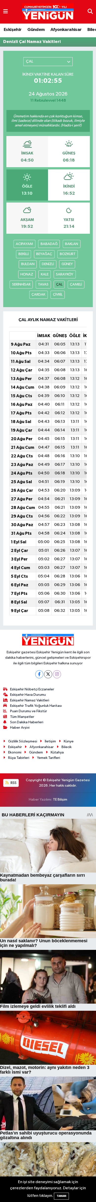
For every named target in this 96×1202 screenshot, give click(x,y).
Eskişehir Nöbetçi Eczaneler (32, 689)
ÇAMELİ (76, 284)
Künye (69, 741)
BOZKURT (68, 254)
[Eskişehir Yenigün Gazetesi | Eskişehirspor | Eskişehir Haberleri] (48, 12)
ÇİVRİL (58, 294)
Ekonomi (14, 752)
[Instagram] (57, 674)
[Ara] (90, 12)
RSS (13, 783)
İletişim (50, 741)
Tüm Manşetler (22, 717)
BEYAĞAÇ (44, 254)
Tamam (61, 1196)
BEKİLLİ (23, 254)
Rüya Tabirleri (18, 758)
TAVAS (43, 284)
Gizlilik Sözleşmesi (22, 741)
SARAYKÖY (64, 274)
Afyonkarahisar (66, 29)
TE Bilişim (60, 799)
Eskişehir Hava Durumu (28, 695)
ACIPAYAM (24, 244)
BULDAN (27, 264)
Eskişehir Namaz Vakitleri (29, 700)
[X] (48, 674)
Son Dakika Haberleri (26, 722)
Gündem (36, 29)
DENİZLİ (48, 264)
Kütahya (57, 752)
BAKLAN (71, 244)
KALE (44, 274)
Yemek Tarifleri (48, 758)
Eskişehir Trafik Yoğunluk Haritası (36, 706)
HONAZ (26, 274)
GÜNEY (67, 264)
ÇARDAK (38, 294)
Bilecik (67, 747)
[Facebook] (39, 674)
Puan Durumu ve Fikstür (28, 711)
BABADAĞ (49, 244)
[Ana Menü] (5, 12)
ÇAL (59, 284)
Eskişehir (13, 29)
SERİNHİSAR (21, 284)
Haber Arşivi (20, 727)
